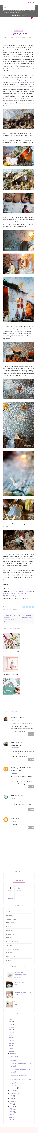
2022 (10, 1030)
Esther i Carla (17, 717)
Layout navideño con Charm (10, 674)
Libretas (9, 926)
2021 (10, 1032)
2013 (10, 1114)
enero (12, 1112)
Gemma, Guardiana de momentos (21, 769)
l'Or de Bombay (17, 591)
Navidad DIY (14, 1060)
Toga (19, 609)
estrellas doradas (10, 593)
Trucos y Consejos (12, 949)
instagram (10, 898)
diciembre (13, 1054)
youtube (19, 890)
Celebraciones (11, 919)
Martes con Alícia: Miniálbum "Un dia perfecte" (20, 974)
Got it (24, 15)
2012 (10, 1117)
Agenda (8, 911)
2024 (10, 1025)
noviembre (13, 1088)
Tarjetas (9, 945)
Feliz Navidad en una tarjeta (18, 1076)
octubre (12, 1090)
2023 (10, 1027)
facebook (10, 890)
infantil (8, 960)
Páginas (9, 938)
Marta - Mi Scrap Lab (13, 37)
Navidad (14, 609)
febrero (12, 1109)
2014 (10, 1051)
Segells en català (12, 941)
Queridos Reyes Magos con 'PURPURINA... (10, 698)
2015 (10, 1048)
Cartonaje (9, 915)
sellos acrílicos (21, 593)
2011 (10, 1120)
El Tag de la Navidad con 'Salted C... (12, 651)
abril (11, 1104)
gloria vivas (17, 818)
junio (11, 1098)
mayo (12, 1101)
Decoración (7, 609)
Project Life (10, 934)
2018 (10, 1040)
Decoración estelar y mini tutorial (20, 1079)
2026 (10, 1019)
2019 (10, 1038)
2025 (10, 1022)
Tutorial (9, 953)
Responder (31, 734)
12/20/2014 (14, 720)
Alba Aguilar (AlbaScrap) (17, 744)
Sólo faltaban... (14, 1056)
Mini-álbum (9, 930)
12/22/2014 (14, 798)
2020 (10, 1035)
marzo (12, 1106)
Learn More (16, 15)
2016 (10, 1046)
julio (11, 1096)
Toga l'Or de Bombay (27, 82)
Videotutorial (11, 956)
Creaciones (19, 30)
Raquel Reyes (17, 795)
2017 (10, 1043)
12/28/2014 (14, 821)
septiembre (13, 1093)
